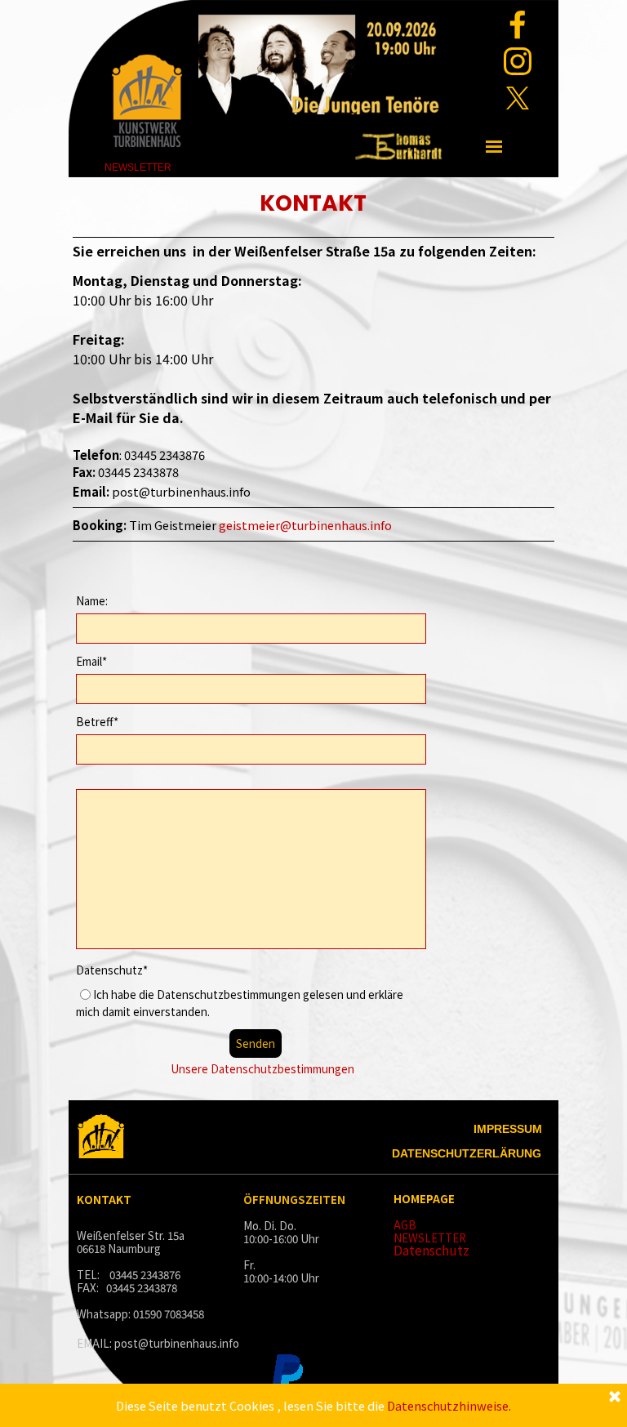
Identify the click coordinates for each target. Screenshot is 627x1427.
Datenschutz (431, 1250)
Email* (91, 661)
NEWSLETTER (430, 1238)
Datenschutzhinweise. (449, 1405)
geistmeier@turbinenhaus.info (305, 524)
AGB (405, 1225)
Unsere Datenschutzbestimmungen (262, 1069)
